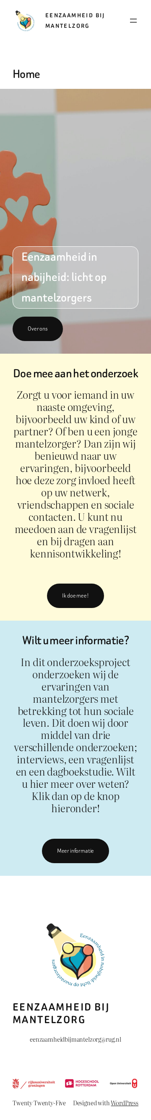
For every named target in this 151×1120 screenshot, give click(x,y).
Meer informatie (75, 851)
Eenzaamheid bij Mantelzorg (61, 1013)
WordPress (124, 1102)
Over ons (38, 329)
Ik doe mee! (75, 596)
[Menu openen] (133, 21)
